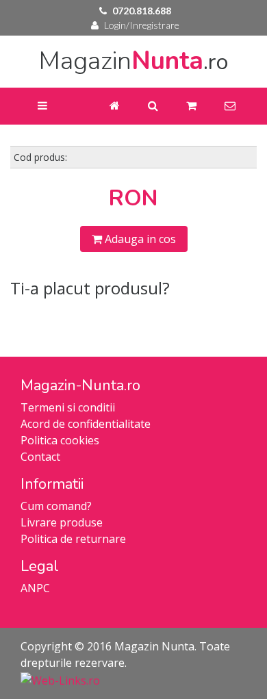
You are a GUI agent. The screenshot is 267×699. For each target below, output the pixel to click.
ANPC (35, 588)
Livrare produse (62, 522)
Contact (40, 456)
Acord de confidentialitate (86, 423)
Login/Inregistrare (141, 25)
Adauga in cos (139, 238)
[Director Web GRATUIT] (60, 679)
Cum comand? (56, 505)
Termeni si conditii (68, 407)
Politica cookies (60, 440)
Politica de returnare (73, 538)
